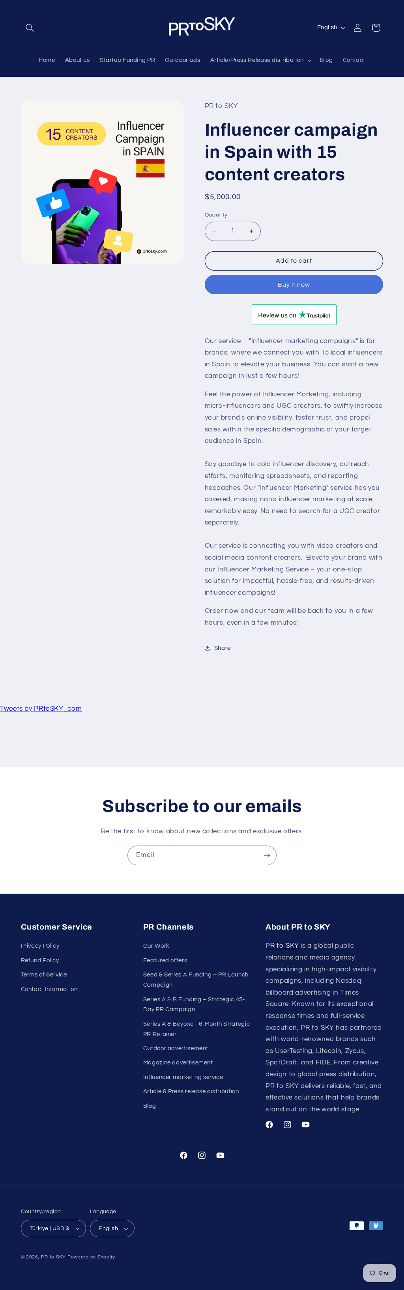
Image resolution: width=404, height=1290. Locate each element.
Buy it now (294, 285)
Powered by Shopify (91, 1257)
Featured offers (165, 960)
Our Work (156, 946)
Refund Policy (40, 960)
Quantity (216, 215)
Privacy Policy (40, 946)
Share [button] (222, 648)
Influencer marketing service (183, 1077)
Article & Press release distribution (191, 1091)
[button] (30, 28)
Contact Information (49, 989)
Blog (149, 1106)
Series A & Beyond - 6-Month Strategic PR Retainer (196, 1029)
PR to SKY (282, 945)
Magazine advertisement (178, 1063)
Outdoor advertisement (175, 1048)
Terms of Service (44, 975)
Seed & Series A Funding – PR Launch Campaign (196, 980)
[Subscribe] (267, 855)
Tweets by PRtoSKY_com (41, 708)
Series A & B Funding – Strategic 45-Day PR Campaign (194, 1005)
